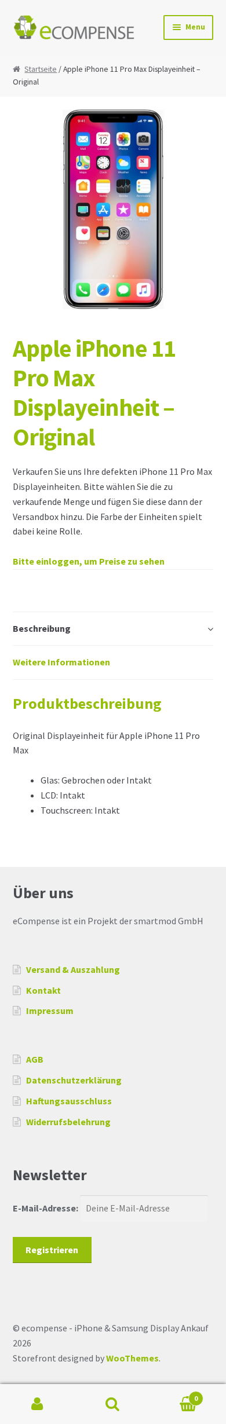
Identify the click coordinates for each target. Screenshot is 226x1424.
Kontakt (43, 990)
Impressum (50, 1010)
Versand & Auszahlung (73, 969)
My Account (37, 1404)
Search (113, 1404)
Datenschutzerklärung (74, 1080)
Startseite (40, 69)
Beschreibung (42, 628)
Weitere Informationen (61, 662)
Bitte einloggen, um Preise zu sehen (89, 561)
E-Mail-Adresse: (46, 1208)
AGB (34, 1059)
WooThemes (132, 1358)
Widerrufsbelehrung (68, 1122)
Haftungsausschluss (69, 1101)
